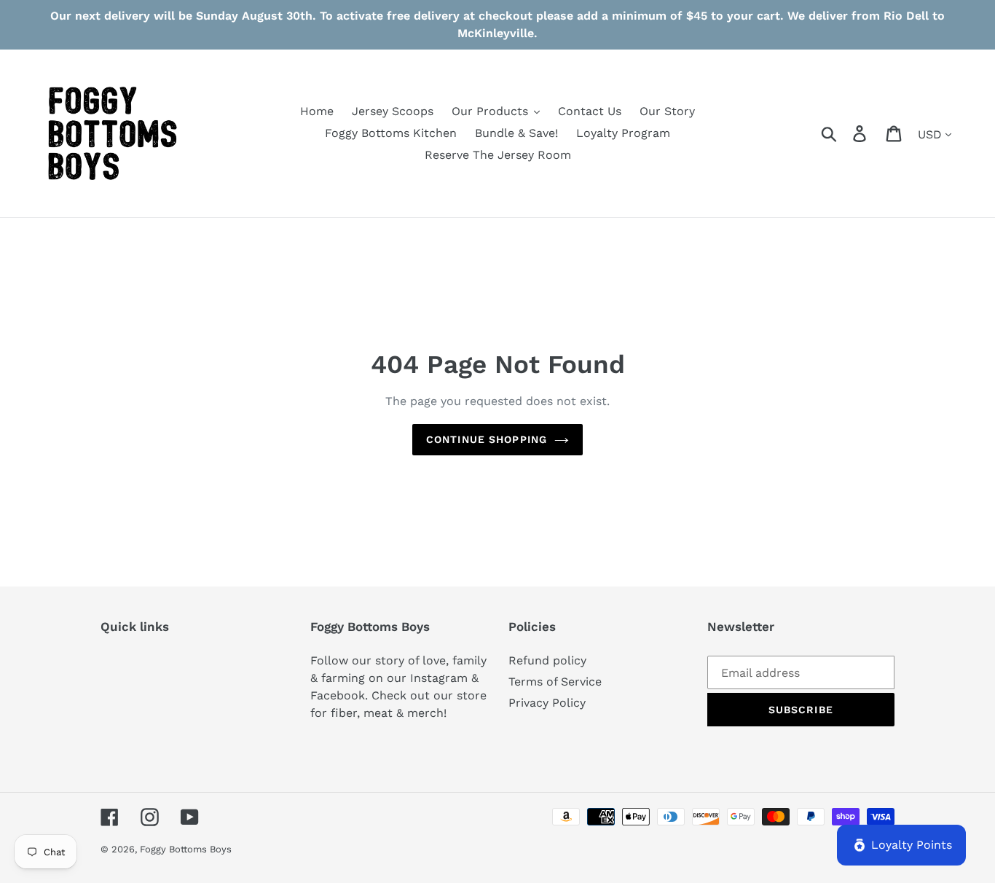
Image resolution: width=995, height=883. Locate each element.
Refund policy (547, 660)
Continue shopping (486, 439)
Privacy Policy (547, 703)
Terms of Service (555, 681)
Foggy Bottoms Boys (186, 849)
